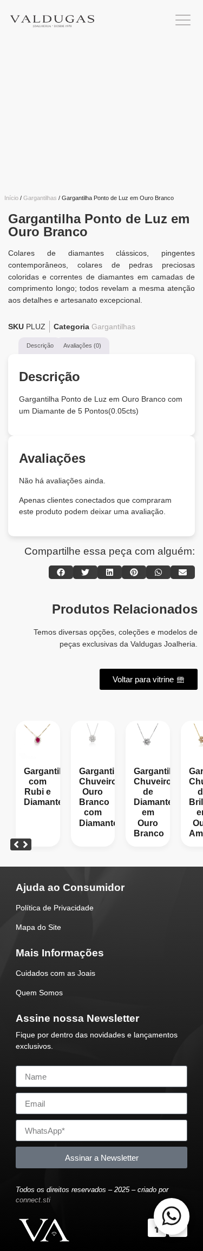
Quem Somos (39, 992)
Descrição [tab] (40, 345)
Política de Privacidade (55, 907)
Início (11, 198)
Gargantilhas (40, 198)
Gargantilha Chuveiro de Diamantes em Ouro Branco (157, 802)
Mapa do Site (38, 927)
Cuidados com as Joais (55, 973)
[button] (61, 572)
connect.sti (33, 1200)
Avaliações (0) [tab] (82, 345)
